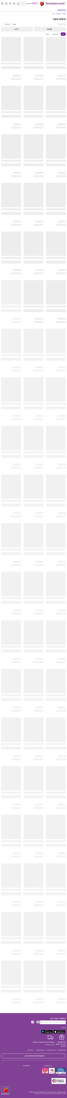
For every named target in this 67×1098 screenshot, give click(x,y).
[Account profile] (6, 3)
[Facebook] (38, 1022)
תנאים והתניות (52, 1092)
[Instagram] (32, 1022)
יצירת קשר (30, 1050)
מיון (15, 29)
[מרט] (32, 4)
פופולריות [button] (7, 24)
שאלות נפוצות (40, 1050)
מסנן (48, 29)
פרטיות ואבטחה (61, 1092)
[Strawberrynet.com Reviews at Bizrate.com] (61, 1073)
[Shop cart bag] (2, 3)
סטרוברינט (55, 34)
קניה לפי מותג (62, 10)
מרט (47, 34)
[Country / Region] (14, 3)
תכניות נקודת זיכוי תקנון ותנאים (37, 1092)
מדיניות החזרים (51, 1050)
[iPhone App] (60, 1033)
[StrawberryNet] (52, 3)
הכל (63, 34)
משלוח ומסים (62, 1050)
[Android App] (47, 1033)
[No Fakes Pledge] (45, 1072)
